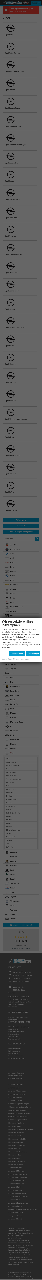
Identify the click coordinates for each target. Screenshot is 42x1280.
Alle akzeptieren (16, 653)
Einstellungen (33, 653)
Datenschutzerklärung (10, 659)
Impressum (25, 659)
